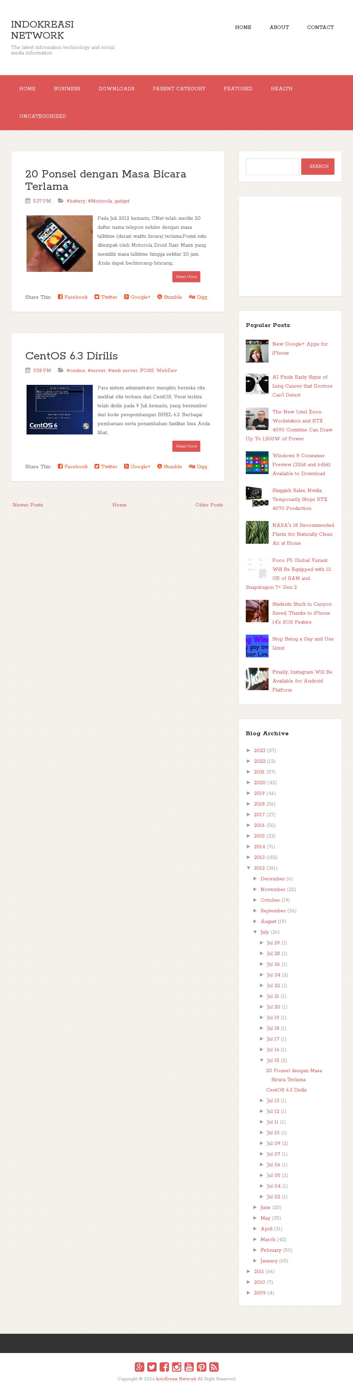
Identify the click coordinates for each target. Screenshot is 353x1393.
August (268, 922)
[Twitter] (152, 1368)
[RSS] (214, 1368)
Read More (186, 276)
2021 (259, 772)
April (266, 1229)
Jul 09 (273, 1143)
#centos (76, 371)
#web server (123, 371)
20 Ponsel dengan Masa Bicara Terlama (105, 180)
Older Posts (209, 505)
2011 (259, 1272)
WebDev (166, 371)
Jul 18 (273, 1028)
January (269, 1261)
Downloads (116, 89)
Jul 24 (273, 975)
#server (96, 371)
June (266, 1208)
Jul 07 (273, 1154)
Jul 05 (273, 1175)
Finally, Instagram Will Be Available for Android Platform (302, 681)
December (273, 879)
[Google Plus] (139, 1368)
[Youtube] (189, 1368)
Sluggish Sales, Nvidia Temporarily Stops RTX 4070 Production (299, 500)
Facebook (75, 297)
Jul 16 (273, 1050)
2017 (259, 815)
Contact (320, 27)
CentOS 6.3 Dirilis (71, 356)
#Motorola (100, 201)
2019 (259, 793)
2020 (260, 783)
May (265, 1218)
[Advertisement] (290, 246)
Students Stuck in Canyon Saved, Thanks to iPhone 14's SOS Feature (302, 613)
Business (67, 89)
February (271, 1250)
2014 (259, 847)
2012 (259, 868)
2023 (259, 751)
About (279, 27)
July (265, 932)
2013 (259, 857)
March (268, 1240)
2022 (259, 761)
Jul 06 (273, 1165)
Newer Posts (28, 505)
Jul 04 (274, 1186)
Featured (238, 89)
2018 (259, 804)
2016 (259, 825)
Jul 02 (273, 1197)
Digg (201, 297)
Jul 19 (273, 1018)
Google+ (139, 297)
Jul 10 (273, 1133)
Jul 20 (273, 1007)
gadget (121, 201)
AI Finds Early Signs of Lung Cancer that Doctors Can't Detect (302, 386)
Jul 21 (273, 996)
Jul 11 (273, 1122)
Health (282, 89)
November (273, 890)
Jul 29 (273, 943)
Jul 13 (273, 1101)
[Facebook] (164, 1368)
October (270, 900)
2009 (260, 1293)
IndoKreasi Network (42, 30)
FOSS (147, 371)
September (273, 911)
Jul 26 (273, 964)
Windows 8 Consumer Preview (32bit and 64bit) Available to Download (301, 465)
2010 (259, 1282)
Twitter (108, 297)
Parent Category (179, 89)
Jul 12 (273, 1111)
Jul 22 (273, 986)
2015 (259, 836)
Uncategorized (42, 116)
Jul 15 (273, 1060)
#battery (76, 201)
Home (243, 27)
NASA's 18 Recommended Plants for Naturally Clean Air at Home (303, 534)
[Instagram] (176, 1368)
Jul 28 (273, 954)
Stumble (172, 297)
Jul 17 (273, 1039)
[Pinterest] (201, 1368)
